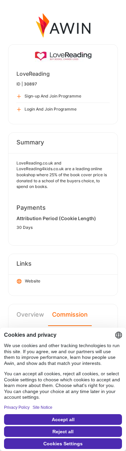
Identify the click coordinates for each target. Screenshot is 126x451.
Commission (70, 314)
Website (32, 280)
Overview (30, 314)
